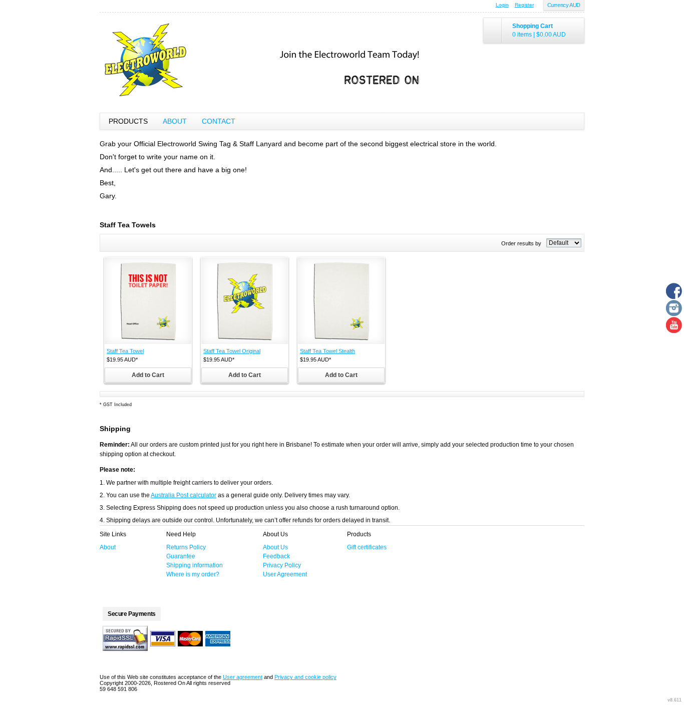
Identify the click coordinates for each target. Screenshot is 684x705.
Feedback (276, 556)
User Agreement (285, 574)
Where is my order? (192, 574)
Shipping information (194, 565)
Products (128, 121)
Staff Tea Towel (125, 351)
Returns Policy (186, 547)
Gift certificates (367, 547)
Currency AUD (563, 5)
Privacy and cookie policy (305, 677)
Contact (218, 121)
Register (524, 5)
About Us (275, 547)
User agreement (242, 677)
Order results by (521, 243)
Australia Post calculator (183, 495)
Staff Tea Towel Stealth (327, 351)
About (175, 121)
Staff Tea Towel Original (231, 351)
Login (502, 5)
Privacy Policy (282, 565)
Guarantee (180, 556)
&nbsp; (148, 300)
